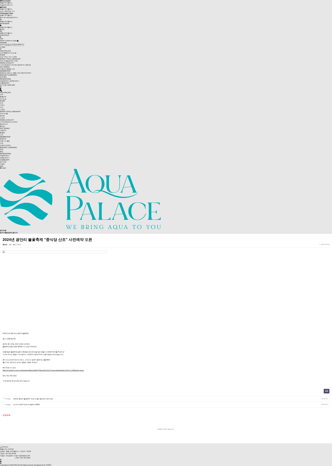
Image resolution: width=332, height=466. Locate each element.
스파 (13, 69)
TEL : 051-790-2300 (7, 458)
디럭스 (6, 57)
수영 (18, 73)
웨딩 (5, 77)
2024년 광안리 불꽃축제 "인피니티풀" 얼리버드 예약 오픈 (33, 399)
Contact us (8, 41)
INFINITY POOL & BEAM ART (10, 59)
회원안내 (3, 73)
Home (2, 41)
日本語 (14, 45)
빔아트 (10, 61)
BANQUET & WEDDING (8, 75)
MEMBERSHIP (5, 71)
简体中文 (21, 45)
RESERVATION (5, 79)
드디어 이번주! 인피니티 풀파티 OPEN (26, 404)
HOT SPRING (5, 67)
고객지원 (10, 449)
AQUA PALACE (5, 51)
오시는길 (13, 53)
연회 (1, 77)
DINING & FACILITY (7, 63)
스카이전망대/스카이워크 (9, 65)
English (8, 45)
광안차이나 (22, 65)
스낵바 (15, 61)
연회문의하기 (14, 81)
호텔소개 (3, 449)
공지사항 (3, 85)
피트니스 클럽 (11, 73)
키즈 (10, 57)
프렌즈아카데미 (25, 73)
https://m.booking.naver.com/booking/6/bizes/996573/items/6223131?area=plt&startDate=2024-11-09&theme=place (43, 370)
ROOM (2, 55)
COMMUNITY (5, 83)
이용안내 (3, 69)
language (3, 42)
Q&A (13, 85)
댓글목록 (6, 415)
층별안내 (7, 53)
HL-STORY (47, 465)
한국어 (2, 45)
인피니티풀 (4, 61)
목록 (326, 391)
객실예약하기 (4, 81)
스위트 (14, 57)
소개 (1, 53)
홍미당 (28, 65)
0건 (10, 245)
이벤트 (9, 85)
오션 (1, 57)
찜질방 (9, 69)
